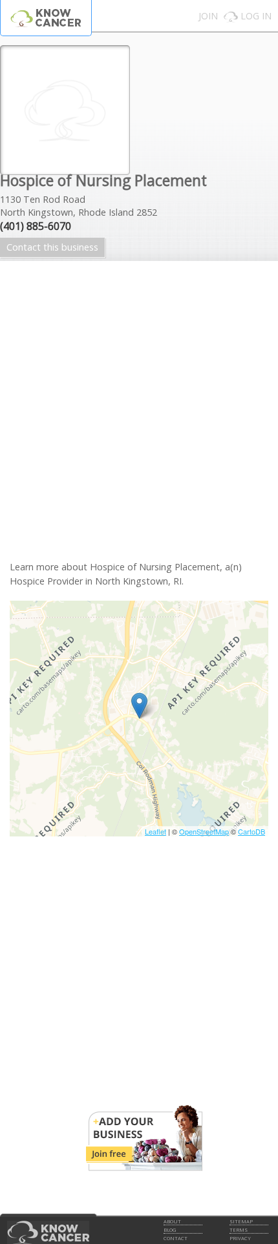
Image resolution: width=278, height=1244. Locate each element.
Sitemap (241, 1221)
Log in (256, 16)
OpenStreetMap (204, 831)
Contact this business (52, 247)
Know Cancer (46, 18)
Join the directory (144, 1138)
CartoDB (251, 831)
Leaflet (155, 831)
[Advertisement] (139, 422)
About (172, 1221)
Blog (170, 1230)
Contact (175, 1238)
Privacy (240, 1238)
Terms (239, 1230)
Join (208, 16)
